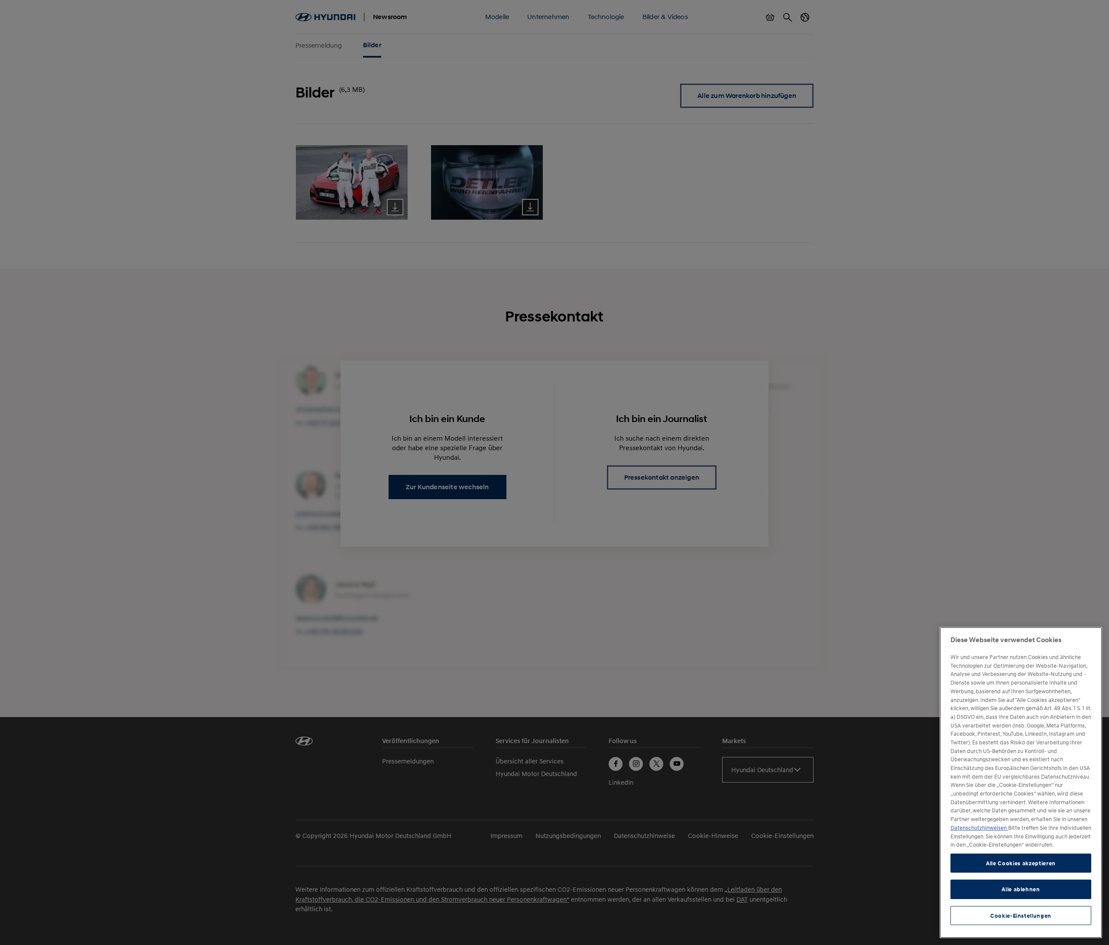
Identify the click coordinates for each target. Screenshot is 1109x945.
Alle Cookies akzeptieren (1021, 863)
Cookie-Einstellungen (1020, 915)
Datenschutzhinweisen (979, 827)
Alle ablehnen (1021, 889)
